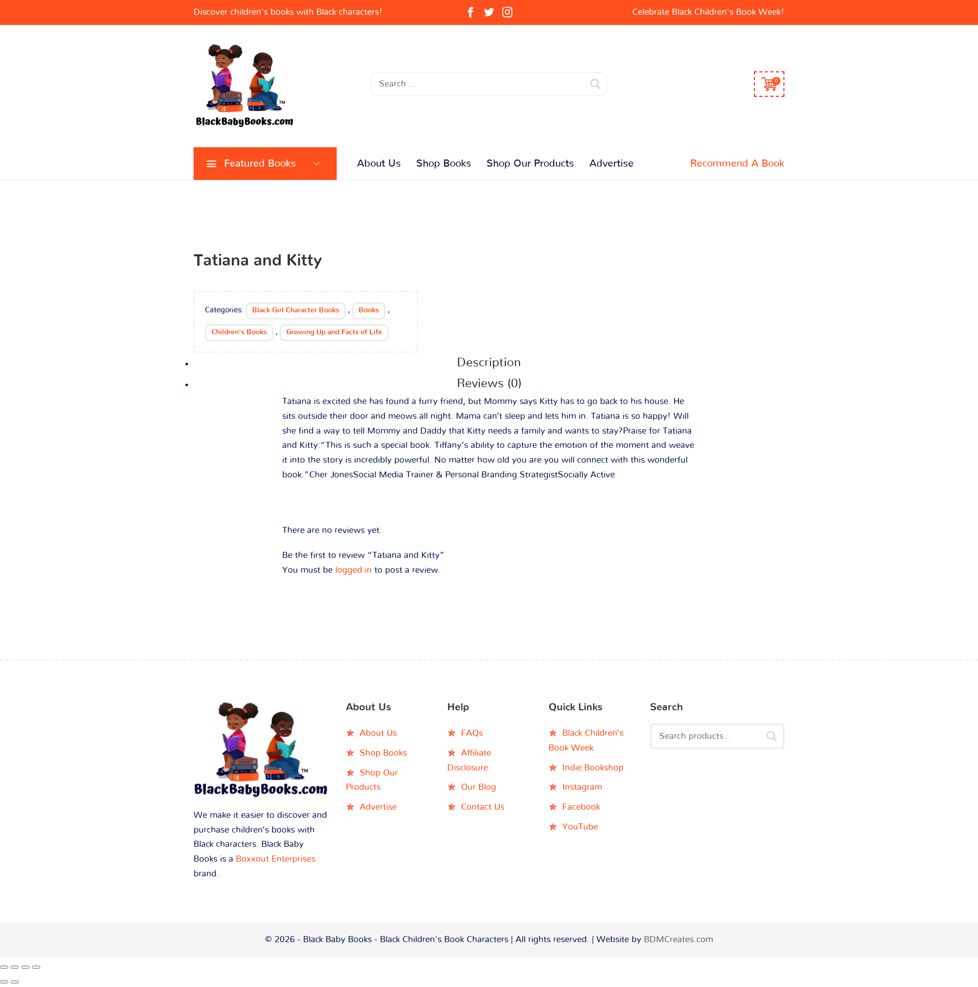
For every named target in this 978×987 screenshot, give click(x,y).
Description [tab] (489, 363)
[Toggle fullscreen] (15, 967)
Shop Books (443, 163)
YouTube (580, 826)
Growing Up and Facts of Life (334, 332)
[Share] (25, 967)
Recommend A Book (737, 163)
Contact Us (482, 807)
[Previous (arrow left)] (4, 981)
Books (369, 310)
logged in (353, 570)
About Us (379, 163)
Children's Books (239, 332)
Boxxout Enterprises (275, 859)
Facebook (581, 807)
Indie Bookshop (592, 767)
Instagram (582, 787)
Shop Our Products (530, 163)
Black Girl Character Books (295, 310)
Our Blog (478, 787)
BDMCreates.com (678, 939)
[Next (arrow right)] (15, 981)
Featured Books (260, 163)
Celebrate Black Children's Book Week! (708, 12)
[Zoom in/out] (4, 967)
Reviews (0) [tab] (489, 384)
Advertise (611, 163)
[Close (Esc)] (36, 967)
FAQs (472, 733)
